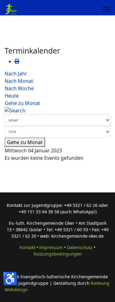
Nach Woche (19, 88)
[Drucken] (16, 61)
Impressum (51, 247)
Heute (12, 95)
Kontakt (27, 247)
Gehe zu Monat (22, 103)
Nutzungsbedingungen (57, 254)
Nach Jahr (16, 73)
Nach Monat (19, 81)
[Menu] (106, 9)
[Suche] (57, 110)
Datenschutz (80, 247)
